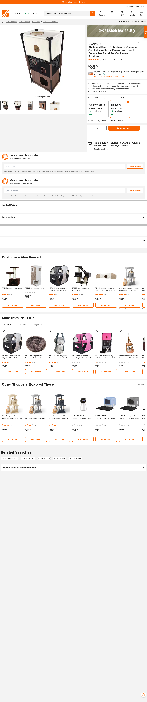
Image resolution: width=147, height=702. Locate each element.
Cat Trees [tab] (22, 324)
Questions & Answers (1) (114, 60)
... (2, 22)
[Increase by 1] (104, 128)
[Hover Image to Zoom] (42, 61)
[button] (73, 205)
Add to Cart (125, 128)
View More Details (98, 91)
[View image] (5, 105)
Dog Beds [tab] (37, 324)
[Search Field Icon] (92, 13)
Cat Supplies (11, 22)
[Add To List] (138, 42)
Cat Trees (36, 22)
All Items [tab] (7, 324)
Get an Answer (135, 166)
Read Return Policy (101, 149)
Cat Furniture (24, 22)
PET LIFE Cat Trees (50, 22)
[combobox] (67, 13)
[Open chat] (145, 32)
